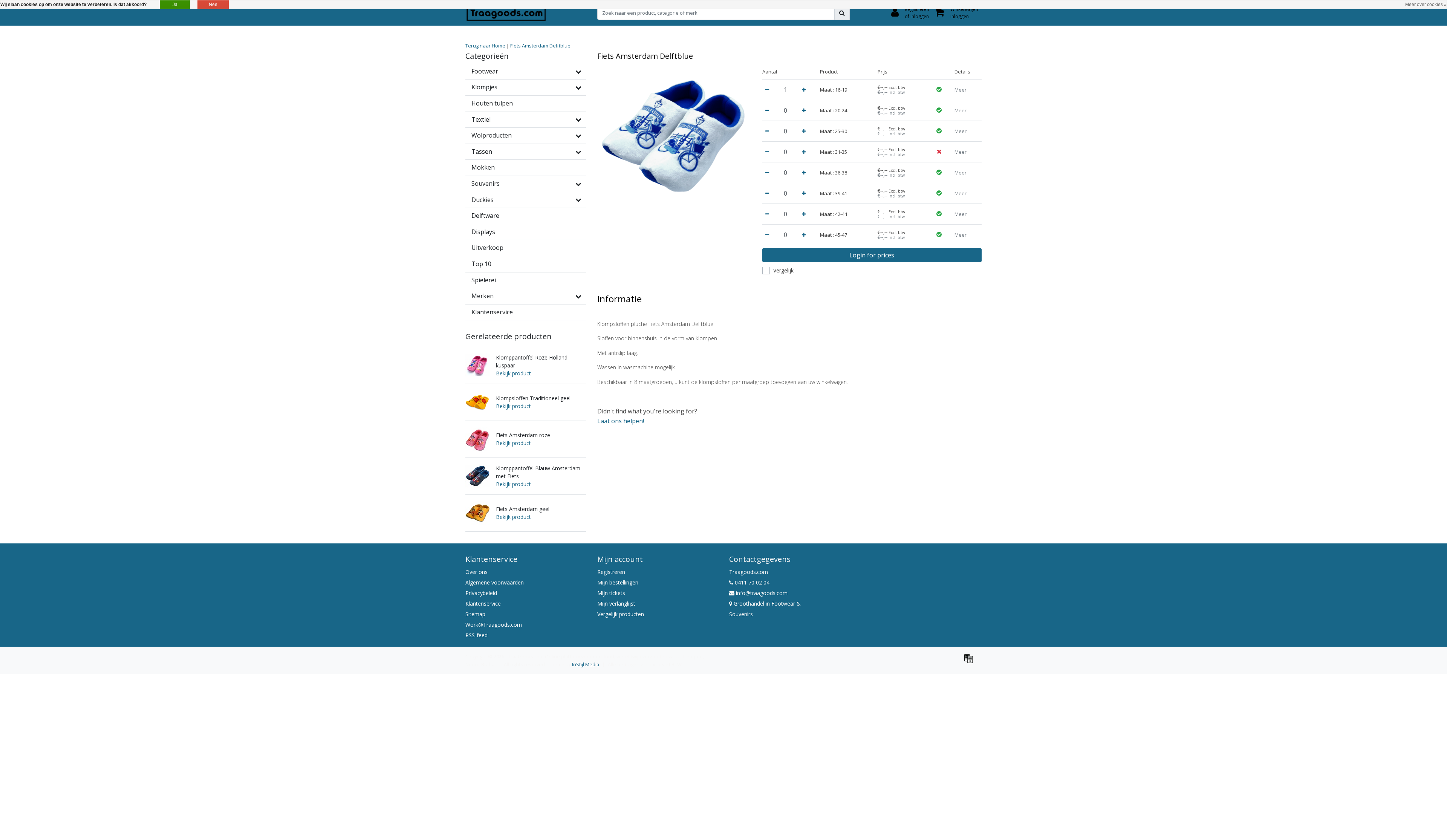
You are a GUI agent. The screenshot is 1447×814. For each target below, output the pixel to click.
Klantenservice (483, 603)
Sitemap (475, 614)
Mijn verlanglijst (616, 603)
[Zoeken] (842, 12)
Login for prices (871, 255)
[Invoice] (970, 662)
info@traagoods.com (762, 593)
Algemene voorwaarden (494, 582)
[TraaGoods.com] (506, 13)
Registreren (611, 571)
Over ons (476, 571)
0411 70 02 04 (751, 582)
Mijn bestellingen (617, 582)
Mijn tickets (611, 593)
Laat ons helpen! (620, 421)
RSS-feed (476, 635)
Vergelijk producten (620, 614)
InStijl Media (585, 664)
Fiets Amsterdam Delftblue (540, 45)
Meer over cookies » (1426, 4)
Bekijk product (513, 373)
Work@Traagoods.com (493, 624)
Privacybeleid (481, 593)
